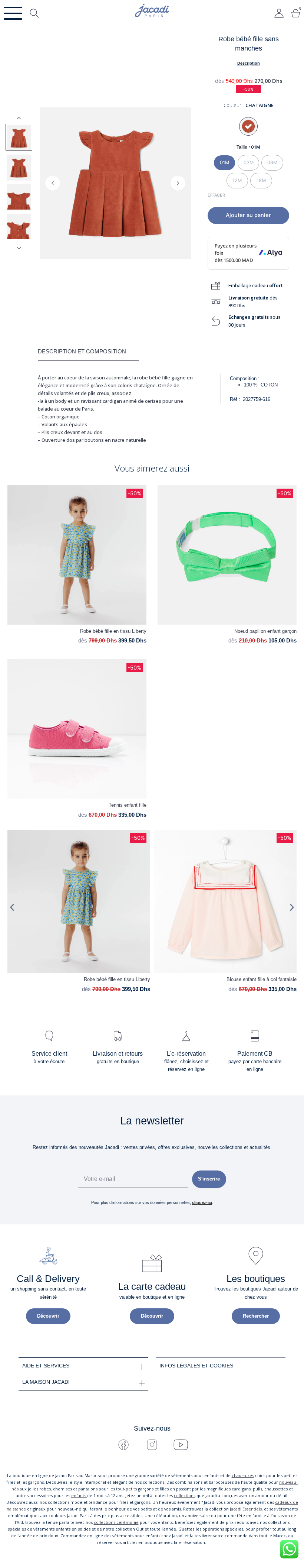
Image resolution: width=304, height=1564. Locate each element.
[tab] (88, 352)
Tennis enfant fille (127, 805)
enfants (79, 1495)
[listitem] (19, 137)
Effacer (216, 195)
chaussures (243, 1475)
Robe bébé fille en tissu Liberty (113, 631)
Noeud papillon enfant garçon (265, 631)
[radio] (224, 162)
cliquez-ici (202, 1202)
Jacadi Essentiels (246, 1509)
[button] (12, 907)
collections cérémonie (116, 1522)
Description (248, 63)
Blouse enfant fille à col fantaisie (262, 979)
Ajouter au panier (248, 215)
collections (184, 1495)
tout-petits (126, 1489)
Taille (242, 147)
